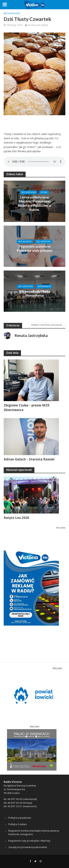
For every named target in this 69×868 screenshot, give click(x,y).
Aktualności (25, 241)
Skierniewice (44, 286)
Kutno (44, 192)
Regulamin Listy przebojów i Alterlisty (29, 840)
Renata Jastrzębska (38, 25)
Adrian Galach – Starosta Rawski (29, 459)
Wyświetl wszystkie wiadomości (46, 325)
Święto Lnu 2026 (16, 518)
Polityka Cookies (17, 824)
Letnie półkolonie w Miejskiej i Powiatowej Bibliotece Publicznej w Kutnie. (34, 203)
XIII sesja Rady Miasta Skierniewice (34, 293)
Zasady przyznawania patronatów (27, 847)
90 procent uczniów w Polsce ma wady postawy (34, 248)
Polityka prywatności (19, 817)
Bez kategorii (12, 13)
